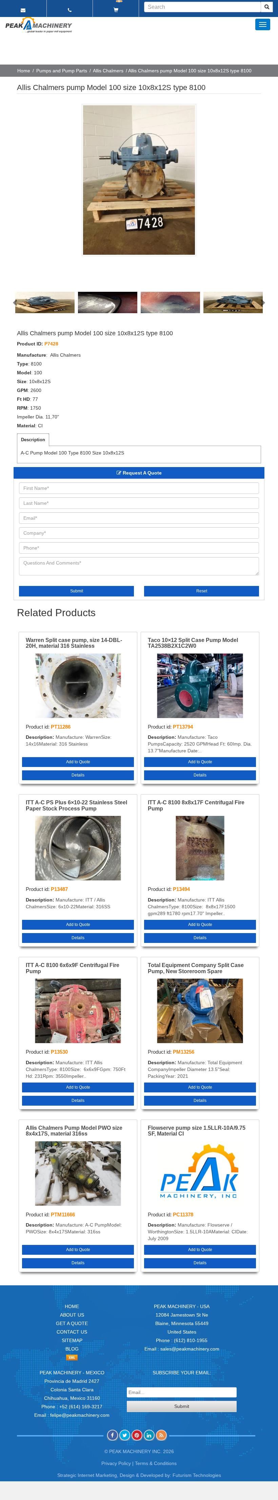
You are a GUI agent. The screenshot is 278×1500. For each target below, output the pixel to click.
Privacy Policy (116, 1463)
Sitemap (72, 1340)
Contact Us (72, 1332)
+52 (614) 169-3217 (80, 1406)
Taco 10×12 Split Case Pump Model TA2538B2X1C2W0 (193, 643)
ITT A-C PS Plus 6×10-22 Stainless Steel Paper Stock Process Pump (76, 805)
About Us (72, 1315)
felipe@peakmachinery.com (80, 1415)
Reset (201, 591)
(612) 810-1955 (190, 1340)
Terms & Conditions (156, 1463)
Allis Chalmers (108, 70)
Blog (72, 1349)
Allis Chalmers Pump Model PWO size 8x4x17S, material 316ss (74, 1131)
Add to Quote (78, 762)
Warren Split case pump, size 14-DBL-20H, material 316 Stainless (74, 643)
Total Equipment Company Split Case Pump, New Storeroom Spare (196, 968)
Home (23, 70)
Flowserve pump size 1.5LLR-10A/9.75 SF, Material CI (196, 1131)
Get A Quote (72, 1323)
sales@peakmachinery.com (189, 1349)
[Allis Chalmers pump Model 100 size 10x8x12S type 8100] (139, 180)
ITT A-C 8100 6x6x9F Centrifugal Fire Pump (72, 968)
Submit (76, 591)
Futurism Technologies (197, 1475)
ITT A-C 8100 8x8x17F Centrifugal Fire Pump (196, 805)
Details (78, 775)
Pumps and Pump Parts (61, 70)
